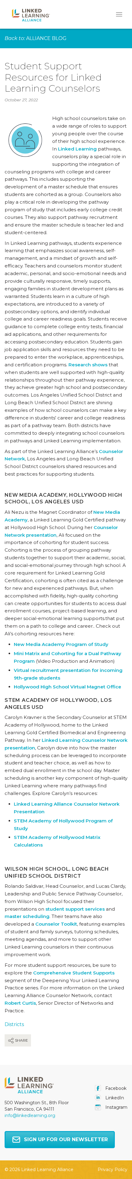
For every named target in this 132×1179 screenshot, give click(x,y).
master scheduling (27, 916)
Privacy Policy (112, 1169)
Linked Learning (77, 149)
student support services (75, 909)
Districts (14, 1024)
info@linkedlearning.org (30, 1115)
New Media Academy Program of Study (61, 644)
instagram (115, 1107)
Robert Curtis (20, 1003)
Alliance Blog (46, 38)
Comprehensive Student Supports (74, 973)
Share (21, 1040)
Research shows (87, 365)
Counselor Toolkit (56, 924)
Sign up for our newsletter (66, 1139)
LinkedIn (114, 1098)
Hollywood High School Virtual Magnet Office (67, 687)
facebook (115, 1088)
